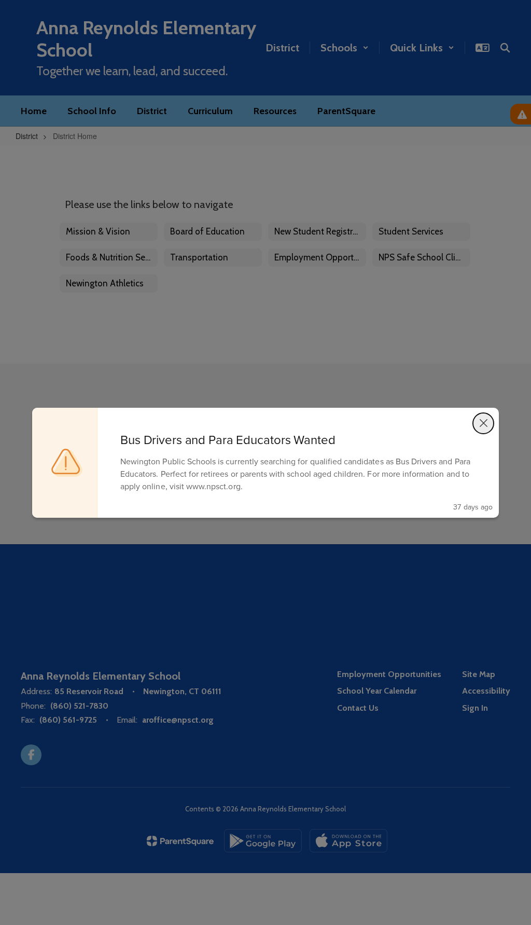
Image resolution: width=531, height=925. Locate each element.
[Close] (483, 423)
